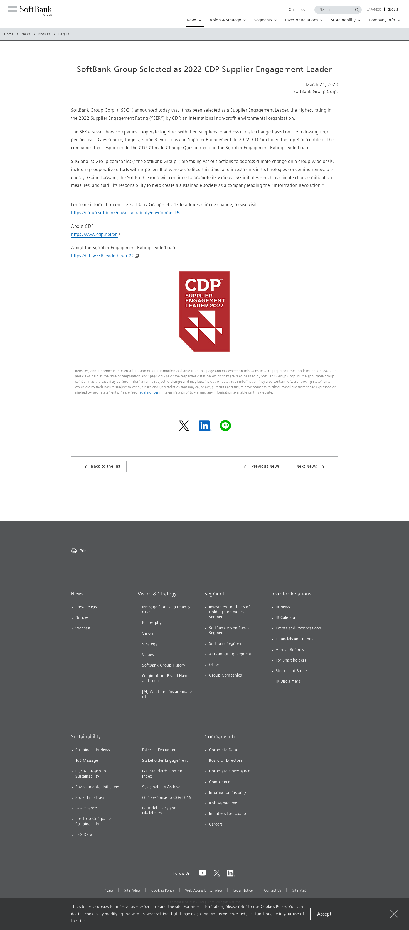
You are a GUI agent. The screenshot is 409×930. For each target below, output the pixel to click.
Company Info (220, 736)
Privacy (108, 890)
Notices (44, 34)
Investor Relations (291, 593)
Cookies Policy (162, 890)
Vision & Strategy (157, 593)
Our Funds (297, 9)
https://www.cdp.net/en (94, 234)
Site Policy (132, 890)
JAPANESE (374, 9)
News (26, 34)
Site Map (299, 890)
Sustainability (86, 736)
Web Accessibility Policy (203, 890)
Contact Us (272, 890)
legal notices (149, 392)
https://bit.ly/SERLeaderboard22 (102, 255)
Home (8, 34)
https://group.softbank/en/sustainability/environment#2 (126, 212)
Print (84, 550)
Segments (215, 593)
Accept (324, 914)
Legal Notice (243, 890)
